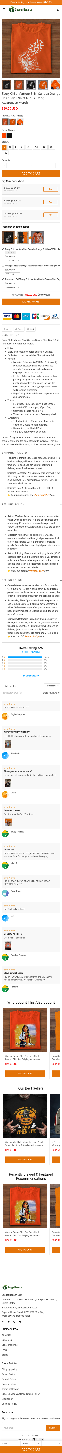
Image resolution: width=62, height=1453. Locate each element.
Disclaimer (7, 1399)
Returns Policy (36, 570)
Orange (11, 130)
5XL (51, 147)
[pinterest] (21, 1322)
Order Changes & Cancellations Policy (21, 1394)
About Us (6, 1335)
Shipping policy (9, 1369)
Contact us (7, 1340)
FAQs (4, 1349)
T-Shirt (19, 115)
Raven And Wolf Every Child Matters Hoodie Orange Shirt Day (32, 279)
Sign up (53, 1428)
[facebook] (4, 1322)
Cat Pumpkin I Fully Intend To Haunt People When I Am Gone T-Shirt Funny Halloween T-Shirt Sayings (24, 1144)
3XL (36, 147)
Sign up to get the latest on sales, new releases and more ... (31, 1420)
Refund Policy (32, 636)
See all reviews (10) (31, 652)
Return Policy (8, 1374)
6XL (5, 153)
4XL (44, 147)
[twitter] (9, 1322)
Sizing (5, 1354)
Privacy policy (9, 1384)
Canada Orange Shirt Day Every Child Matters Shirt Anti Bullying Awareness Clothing (22, 1058)
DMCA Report (24, 1440)
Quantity (6, 160)
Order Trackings (10, 1344)
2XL (28, 147)
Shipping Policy (41, 495)
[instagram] (15, 1322)
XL (22, 147)
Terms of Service (10, 1389)
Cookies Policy (9, 1403)
